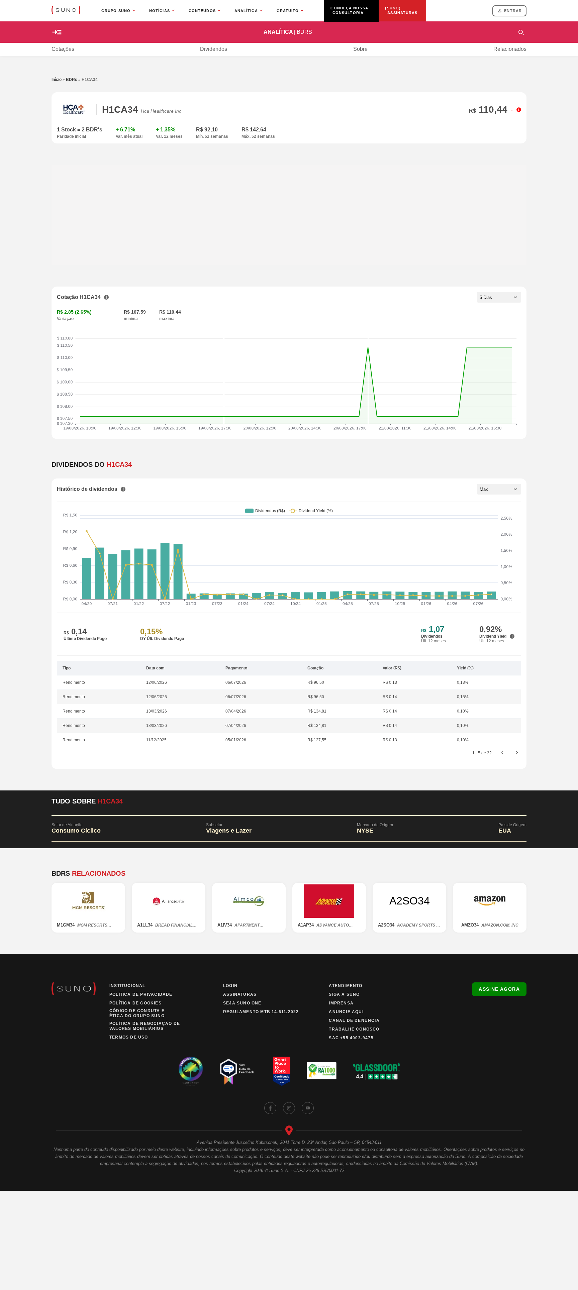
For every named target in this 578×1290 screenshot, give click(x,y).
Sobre (360, 49)
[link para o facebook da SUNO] (270, 1108)
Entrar (513, 11)
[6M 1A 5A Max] (499, 489)
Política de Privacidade (141, 994)
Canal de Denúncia (354, 1020)
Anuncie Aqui (346, 1011)
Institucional (127, 985)
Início (57, 79)
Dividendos (213, 49)
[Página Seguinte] (517, 753)
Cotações (63, 49)
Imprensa (341, 1003)
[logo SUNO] (66, 10)
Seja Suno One (242, 1003)
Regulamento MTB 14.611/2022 (261, 1011)
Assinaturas (240, 994)
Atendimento (345, 985)
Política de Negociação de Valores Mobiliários (144, 1026)
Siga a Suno (344, 994)
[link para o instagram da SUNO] (289, 1108)
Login (230, 985)
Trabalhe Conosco (354, 1029)
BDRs (71, 79)
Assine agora (499, 989)
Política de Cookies (135, 1003)
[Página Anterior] (502, 753)
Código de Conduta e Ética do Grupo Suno (137, 1013)
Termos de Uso (128, 1037)
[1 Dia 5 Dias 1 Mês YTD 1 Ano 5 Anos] (499, 297)
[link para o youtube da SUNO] (308, 1108)
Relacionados (509, 49)
